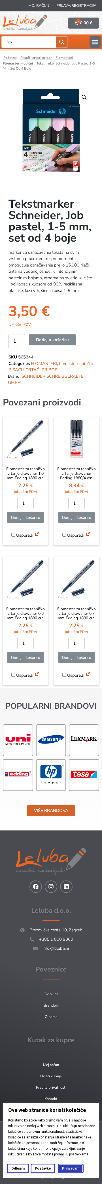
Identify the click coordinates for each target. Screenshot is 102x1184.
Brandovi (51, 1005)
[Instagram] (51, 886)
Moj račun (38, 5)
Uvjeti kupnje (51, 1076)
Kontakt (51, 1098)
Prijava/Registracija (76, 5)
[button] (95, 42)
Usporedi (24, 535)
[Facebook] (35, 886)
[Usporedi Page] (37, 535)
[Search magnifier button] (61, 42)
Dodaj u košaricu (52, 340)
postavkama (78, 1154)
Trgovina (51, 994)
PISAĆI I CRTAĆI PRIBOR (36, 57)
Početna (10, 57)
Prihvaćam (70, 1168)
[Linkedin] (66, 886)
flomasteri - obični (18, 63)
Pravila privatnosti (51, 1087)
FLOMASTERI (64, 57)
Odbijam (18, 1168)
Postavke (43, 1168)
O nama (51, 1016)
